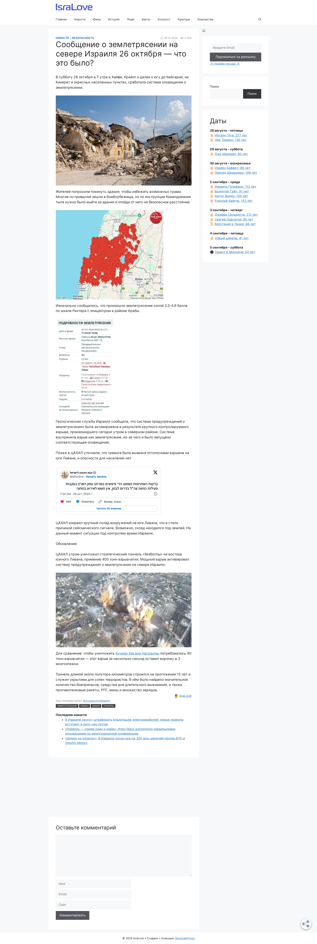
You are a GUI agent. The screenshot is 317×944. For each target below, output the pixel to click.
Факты (146, 19)
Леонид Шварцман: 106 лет (236, 173)
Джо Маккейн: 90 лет (231, 154)
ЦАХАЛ (96, 705)
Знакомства (205, 19)
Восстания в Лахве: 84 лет (235, 224)
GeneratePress (185, 938)
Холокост (164, 19)
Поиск (214, 86)
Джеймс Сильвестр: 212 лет (236, 214)
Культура (184, 19)
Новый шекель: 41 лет (232, 238)
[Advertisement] (123, 787)
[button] (260, 19)
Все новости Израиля (96, 700)
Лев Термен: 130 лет (231, 140)
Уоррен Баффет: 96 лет (232, 168)
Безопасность (83, 37)
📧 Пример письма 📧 (225, 63)
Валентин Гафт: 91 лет (232, 191)
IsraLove (185, 696)
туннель (108, 705)
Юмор (97, 19)
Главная (61, 19)
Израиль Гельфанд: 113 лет (235, 186)
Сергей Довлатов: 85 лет (234, 219)
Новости (79, 19)
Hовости (62, 37)
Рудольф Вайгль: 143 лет (234, 201)
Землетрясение (67, 705)
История (113, 19)
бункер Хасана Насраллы (137, 653)
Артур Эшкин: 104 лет (231, 196)
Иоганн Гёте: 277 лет (231, 135)
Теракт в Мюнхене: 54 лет (235, 252)
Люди (130, 19)
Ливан (84, 705)
